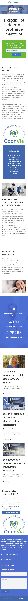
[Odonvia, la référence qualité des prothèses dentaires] (14, 361)
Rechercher (16, 54)
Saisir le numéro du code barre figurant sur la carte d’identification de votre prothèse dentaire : (16, 45)
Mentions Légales (7, 598)
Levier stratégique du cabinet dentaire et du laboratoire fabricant (13, 421)
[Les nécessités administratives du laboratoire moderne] (14, 449)
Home (11, 11)
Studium (23, 598)
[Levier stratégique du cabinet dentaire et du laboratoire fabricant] (14, 403)
